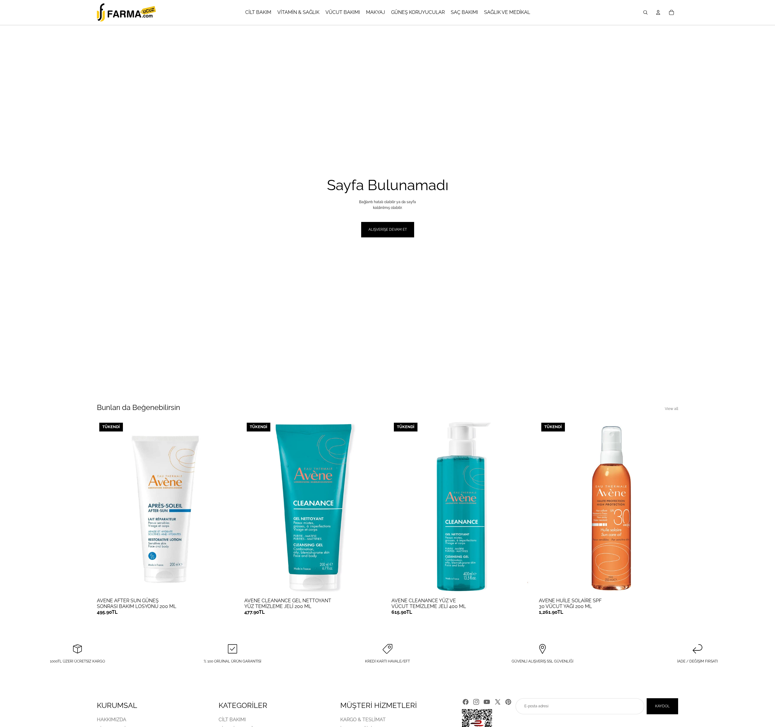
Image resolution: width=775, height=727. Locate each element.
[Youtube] (486, 702)
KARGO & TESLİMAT (363, 719)
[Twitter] (497, 702)
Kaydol (662, 706)
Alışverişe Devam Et (387, 229)
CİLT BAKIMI (232, 719)
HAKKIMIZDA (111, 719)
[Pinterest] (508, 702)
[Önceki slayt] (106, 507)
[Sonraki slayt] (227, 507)
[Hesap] (658, 12)
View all (671, 409)
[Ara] (645, 12)
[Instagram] (476, 702)
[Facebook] (465, 702)
